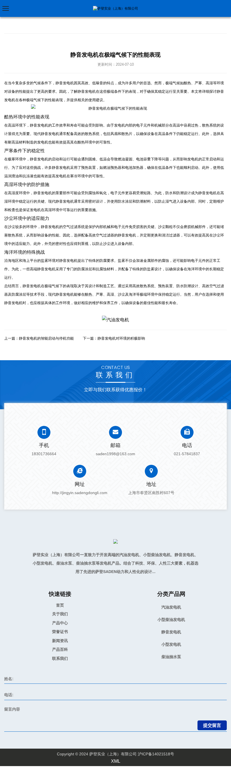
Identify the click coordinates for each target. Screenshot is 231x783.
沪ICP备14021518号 (156, 754)
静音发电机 (171, 632)
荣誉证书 (60, 631)
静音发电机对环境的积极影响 (121, 338)
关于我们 (60, 614)
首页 (60, 605)
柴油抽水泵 (171, 656)
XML (115, 761)
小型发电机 (171, 644)
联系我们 (60, 658)
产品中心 (60, 623)
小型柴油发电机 (171, 619)
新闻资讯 (60, 640)
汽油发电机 (171, 607)
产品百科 (60, 649)
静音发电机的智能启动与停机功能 (46, 338)
